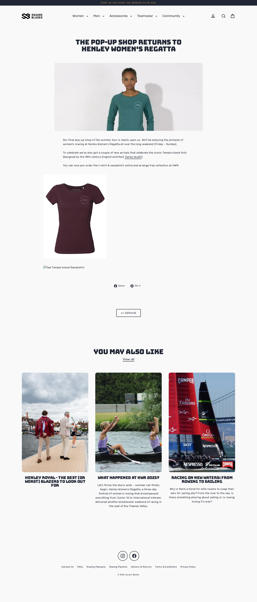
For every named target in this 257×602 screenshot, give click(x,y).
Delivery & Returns (141, 566)
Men (97, 16)
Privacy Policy (188, 566)
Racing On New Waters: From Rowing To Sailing (202, 479)
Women (79, 16)
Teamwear (145, 16)
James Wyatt (133, 156)
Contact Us (67, 566)
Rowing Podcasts (96, 566)
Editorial (130, 312)
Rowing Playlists (118, 566)
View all (128, 359)
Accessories (119, 16)
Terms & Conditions (166, 566)
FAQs (80, 566)
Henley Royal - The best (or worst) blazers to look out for (55, 481)
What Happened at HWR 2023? (128, 477)
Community (171, 16)
